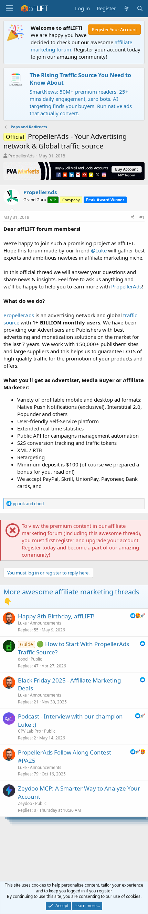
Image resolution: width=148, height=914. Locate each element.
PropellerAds (21, 156)
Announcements (45, 623)
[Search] (140, 8)
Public (36, 659)
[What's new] (126, 8)
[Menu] (9, 8)
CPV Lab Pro (29, 731)
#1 (142, 217)
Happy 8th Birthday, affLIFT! (56, 616)
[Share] (132, 218)
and (28, 504)
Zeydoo (25, 803)
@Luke (99, 250)
